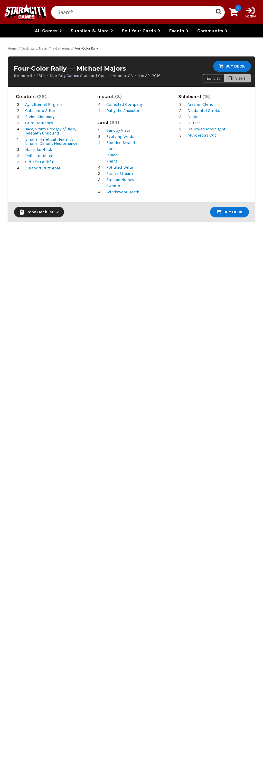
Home (12, 48)
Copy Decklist (40, 211)
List (216, 78)
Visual (241, 78)
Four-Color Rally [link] (86, 48)
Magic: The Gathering (54, 48)
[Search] (218, 12)
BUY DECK (235, 66)
